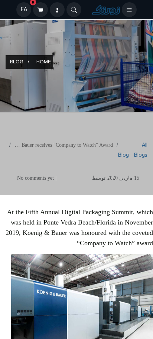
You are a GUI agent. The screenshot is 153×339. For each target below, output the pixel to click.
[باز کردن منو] (129, 9)
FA (24, 9)
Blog (16, 62)
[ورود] (57, 9)
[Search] (73, 9)
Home (43, 62)
